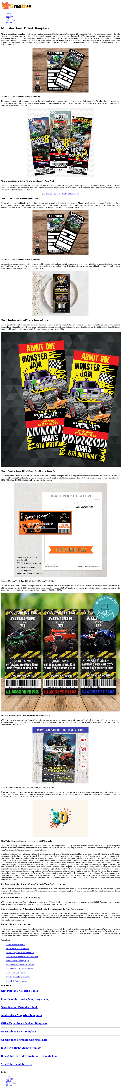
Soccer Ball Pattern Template (16, 981)
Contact (8, 1076)
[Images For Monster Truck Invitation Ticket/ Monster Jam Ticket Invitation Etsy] (60, 400)
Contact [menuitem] (8, 14)
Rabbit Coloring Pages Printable (18, 977)
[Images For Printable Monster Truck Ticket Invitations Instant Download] (60, 652)
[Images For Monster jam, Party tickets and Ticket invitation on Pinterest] (60, 294)
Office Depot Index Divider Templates (24, 1023)
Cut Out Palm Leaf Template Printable (20, 969)
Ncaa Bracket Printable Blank (19, 1007)
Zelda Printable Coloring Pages (17, 961)
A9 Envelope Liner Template (18, 1031)
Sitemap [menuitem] (9, 22)
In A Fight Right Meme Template (21, 1047)
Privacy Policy (11, 1083)
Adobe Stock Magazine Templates (21, 1015)
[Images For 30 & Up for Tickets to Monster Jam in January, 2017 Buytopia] (60, 818)
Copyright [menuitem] (9, 16)
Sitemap (9, 1085)
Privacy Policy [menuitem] (11, 20)
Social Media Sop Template (16, 973)
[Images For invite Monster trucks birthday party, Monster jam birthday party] (60, 755)
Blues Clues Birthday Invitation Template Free (29, 1055)
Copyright (9, 1079)
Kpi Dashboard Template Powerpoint (20, 965)
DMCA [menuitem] (8, 18)
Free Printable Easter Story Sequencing (25, 998)
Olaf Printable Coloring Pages (19, 990)
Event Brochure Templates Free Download (22, 957)
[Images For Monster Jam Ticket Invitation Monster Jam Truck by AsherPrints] (60, 142)
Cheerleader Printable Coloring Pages (24, 1039)
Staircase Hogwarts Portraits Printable (20, 953)
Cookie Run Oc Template (15, 945)
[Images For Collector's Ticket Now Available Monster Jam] (60, 194)
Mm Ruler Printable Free (16, 1064)
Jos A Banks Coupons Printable (17, 949)
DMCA (8, 1081)
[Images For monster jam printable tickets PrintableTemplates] (60, 70)
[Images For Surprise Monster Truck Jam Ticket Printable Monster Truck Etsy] (60, 530)
